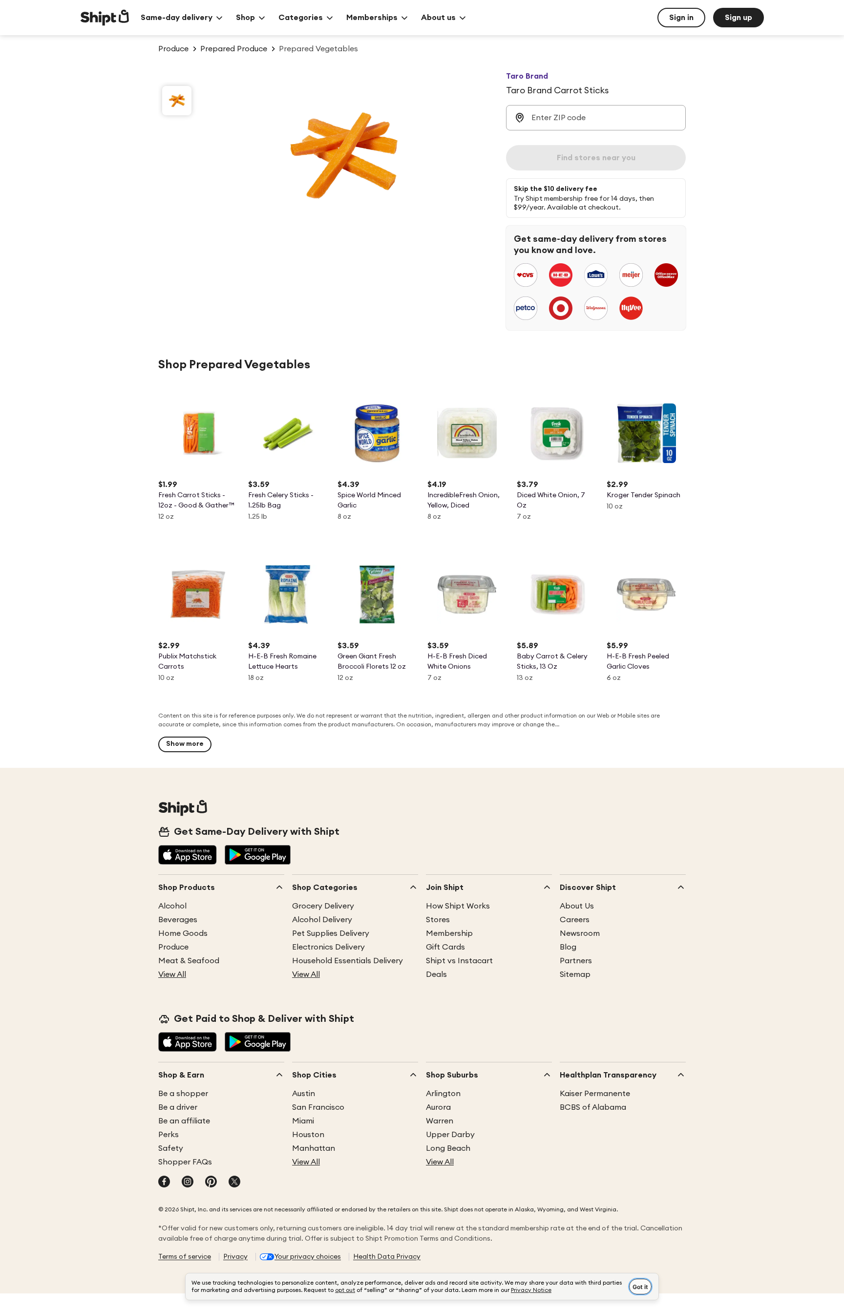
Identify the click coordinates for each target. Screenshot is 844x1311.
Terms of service (184, 1256)
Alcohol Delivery (322, 920)
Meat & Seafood (188, 961)
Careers (575, 920)
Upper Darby (450, 1135)
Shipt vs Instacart (459, 961)
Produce (173, 947)
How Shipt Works (458, 906)
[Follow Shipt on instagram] (187, 1182)
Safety (170, 1148)
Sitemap (575, 974)
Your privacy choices (307, 1256)
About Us (577, 906)
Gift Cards (445, 947)
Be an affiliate (184, 1121)
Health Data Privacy (387, 1256)
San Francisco (318, 1107)
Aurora (438, 1107)
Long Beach (448, 1148)
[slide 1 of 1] (176, 100)
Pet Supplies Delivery (330, 933)
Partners (576, 961)
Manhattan (313, 1148)
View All (172, 974)
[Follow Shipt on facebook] (164, 1182)
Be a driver (177, 1107)
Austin (303, 1094)
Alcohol (172, 906)
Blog (568, 947)
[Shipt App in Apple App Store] (187, 856)
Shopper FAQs (185, 1162)
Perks (168, 1135)
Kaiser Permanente (595, 1094)
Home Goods (183, 933)
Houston (308, 1135)
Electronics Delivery (328, 947)
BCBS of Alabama (593, 1107)
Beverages (177, 920)
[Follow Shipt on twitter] (234, 1182)
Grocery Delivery (323, 906)
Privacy (235, 1256)
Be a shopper (183, 1094)
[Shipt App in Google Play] (258, 856)
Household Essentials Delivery (347, 961)
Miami (303, 1121)
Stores (438, 920)
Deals (436, 974)
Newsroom (580, 933)
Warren (439, 1121)
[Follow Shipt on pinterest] (211, 1182)
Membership (449, 933)
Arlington (443, 1094)
